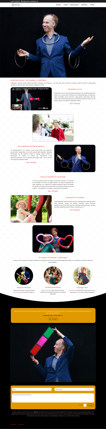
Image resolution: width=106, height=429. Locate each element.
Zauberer (58, 4)
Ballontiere (16, 292)
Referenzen (84, 4)
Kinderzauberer (47, 290)
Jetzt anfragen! (53, 319)
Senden (91, 405)
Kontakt (92, 4)
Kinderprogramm (74, 4)
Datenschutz (21, 424)
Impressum (13, 424)
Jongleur (66, 4)
